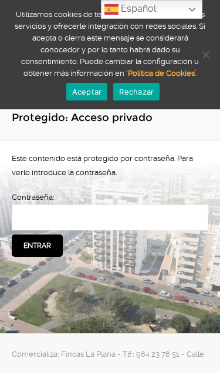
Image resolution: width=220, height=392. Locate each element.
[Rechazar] (205, 55)
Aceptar (87, 91)
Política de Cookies (161, 73)
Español (137, 8)
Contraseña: (33, 197)
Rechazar (136, 91)
